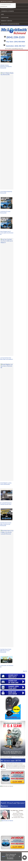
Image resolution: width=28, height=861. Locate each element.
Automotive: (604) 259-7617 (15, 46)
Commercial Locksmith (7, 11)
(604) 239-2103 (16, 37)
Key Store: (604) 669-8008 (15, 42)
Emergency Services (6, 20)
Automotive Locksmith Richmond (10, 24)
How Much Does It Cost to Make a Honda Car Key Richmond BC (5, 524)
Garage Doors (4, 17)
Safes (2, 14)
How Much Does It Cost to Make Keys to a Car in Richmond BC (5, 651)
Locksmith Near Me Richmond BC (5, 5)
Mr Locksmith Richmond (13, 30)
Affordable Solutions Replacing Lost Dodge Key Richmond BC (6, 67)
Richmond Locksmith (6, 1)
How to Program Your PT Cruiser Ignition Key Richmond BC (6, 233)
